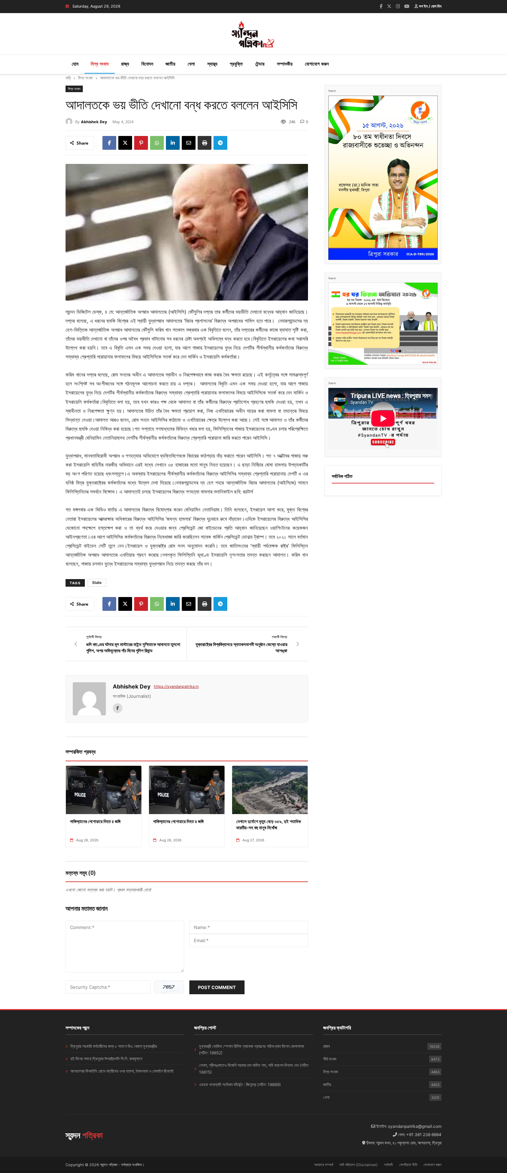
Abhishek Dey (94, 122)
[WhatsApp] (157, 143)
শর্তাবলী (388, 1164)
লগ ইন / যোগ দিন (429, 6)
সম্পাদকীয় (284, 63)
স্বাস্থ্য (212, 63)
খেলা (191, 63)
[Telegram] (220, 143)
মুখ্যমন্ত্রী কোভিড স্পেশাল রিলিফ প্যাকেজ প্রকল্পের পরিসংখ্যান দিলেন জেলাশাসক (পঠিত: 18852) (251, 1049)
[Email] (189, 143)
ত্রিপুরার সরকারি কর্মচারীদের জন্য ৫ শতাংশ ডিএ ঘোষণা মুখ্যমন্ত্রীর (113, 1046)
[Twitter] (389, 6)
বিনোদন (147, 63)
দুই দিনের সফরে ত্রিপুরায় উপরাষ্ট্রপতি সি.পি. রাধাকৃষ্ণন (106, 1058)
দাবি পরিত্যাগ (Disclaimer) (358, 1164)
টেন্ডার (260, 63)
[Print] (204, 143)
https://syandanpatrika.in (176, 686)
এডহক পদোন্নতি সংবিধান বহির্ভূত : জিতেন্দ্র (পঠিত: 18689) (240, 1084)
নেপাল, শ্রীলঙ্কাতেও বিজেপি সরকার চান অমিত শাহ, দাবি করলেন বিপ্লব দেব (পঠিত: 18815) (254, 1068)
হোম (75, 63)
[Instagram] (398, 6)
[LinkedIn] (173, 143)
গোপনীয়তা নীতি (408, 1164)
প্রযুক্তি (236, 63)
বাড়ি (68, 78)
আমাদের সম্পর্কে (323, 1164)
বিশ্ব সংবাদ (100, 63)
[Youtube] (406, 6)
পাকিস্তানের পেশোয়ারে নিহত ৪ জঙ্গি (95, 821)
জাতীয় (170, 63)
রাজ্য (125, 63)
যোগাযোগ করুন (317, 63)
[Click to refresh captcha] (169, 987)
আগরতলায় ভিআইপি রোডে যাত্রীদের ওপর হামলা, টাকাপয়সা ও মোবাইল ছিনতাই (121, 1071)
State (97, 582)
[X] (125, 143)
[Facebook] (381, 6)
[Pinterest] (141, 143)
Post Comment (217, 987)
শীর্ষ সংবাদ (381, 1059)
